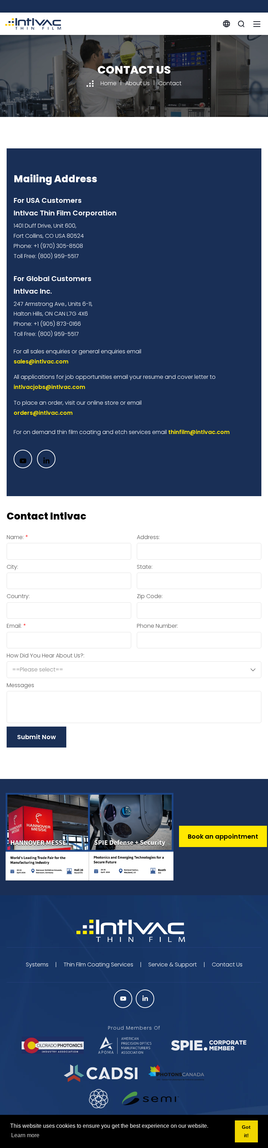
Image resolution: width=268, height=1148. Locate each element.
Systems (37, 965)
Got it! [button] (246, 1131)
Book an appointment (223, 836)
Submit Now (36, 737)
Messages (20, 685)
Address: (148, 537)
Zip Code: (150, 596)
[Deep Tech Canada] (99, 1098)
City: (12, 567)
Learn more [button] (25, 1135)
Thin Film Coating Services (98, 965)
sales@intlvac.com (41, 362)
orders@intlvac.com (43, 413)
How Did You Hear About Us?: (45, 656)
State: (144, 567)
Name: (15, 537)
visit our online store (92, 403)
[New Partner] (150, 1098)
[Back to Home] (134, 931)
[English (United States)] (226, 23)
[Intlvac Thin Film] (33, 23)
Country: (18, 596)
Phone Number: (157, 626)
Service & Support (172, 965)
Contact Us (227, 965)
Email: (14, 626)
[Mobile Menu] (257, 24)
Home (108, 83)
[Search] (241, 23)
